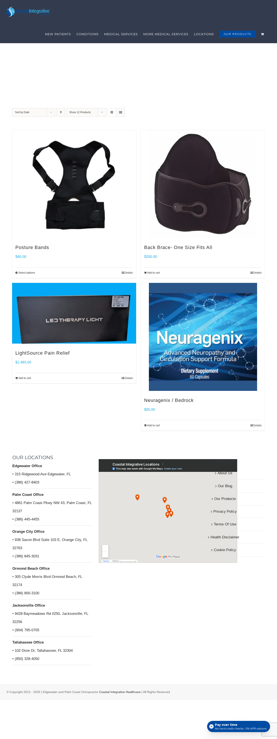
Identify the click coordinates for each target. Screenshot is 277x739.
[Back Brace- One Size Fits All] (203, 184)
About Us (224, 473)
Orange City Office (28, 532)
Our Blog (225, 486)
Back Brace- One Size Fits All (178, 247)
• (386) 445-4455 (25, 519)
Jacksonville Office (28, 605)
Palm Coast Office (27, 495)
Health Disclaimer (225, 537)
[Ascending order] (60, 112)
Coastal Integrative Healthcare (119, 692)
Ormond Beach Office (31, 568)
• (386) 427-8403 (25, 482)
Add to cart (153, 272)
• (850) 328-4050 (25, 659)
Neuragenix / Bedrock (169, 400)
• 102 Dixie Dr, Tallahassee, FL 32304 (42, 651)
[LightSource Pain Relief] (74, 313)
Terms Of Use (225, 524)
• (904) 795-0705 (25, 630)
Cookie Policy (225, 550)
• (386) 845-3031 (25, 556)
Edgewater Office (27, 466)
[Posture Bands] (74, 184)
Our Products (225, 499)
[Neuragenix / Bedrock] (203, 337)
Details (257, 272)
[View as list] (120, 112)
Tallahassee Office (28, 642)
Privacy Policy (225, 511)
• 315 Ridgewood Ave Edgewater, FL (41, 474)
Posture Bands (32, 247)
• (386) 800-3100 (25, 593)
